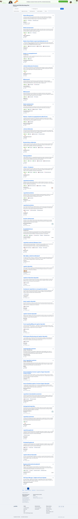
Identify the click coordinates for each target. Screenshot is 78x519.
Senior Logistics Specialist (29, 301)
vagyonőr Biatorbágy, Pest (25, 498)
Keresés (62, 8)
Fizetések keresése (49, 509)
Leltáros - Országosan (28, 167)
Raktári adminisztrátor (28, 104)
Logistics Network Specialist (30, 454)
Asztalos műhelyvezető (28, 218)
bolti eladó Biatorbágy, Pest (25, 497)
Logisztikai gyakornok (28, 430)
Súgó (24, 511)
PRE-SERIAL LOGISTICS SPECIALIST (31, 256)
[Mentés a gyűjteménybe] (53, 15)
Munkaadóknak (37, 509)
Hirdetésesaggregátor (38, 507)
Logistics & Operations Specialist (31, 277)
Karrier (24, 510)
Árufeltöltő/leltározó (28, 229)
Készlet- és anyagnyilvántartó (30, 53)
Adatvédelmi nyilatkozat (24, 516)
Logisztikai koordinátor (28, 180)
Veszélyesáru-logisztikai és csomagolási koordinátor (35, 289)
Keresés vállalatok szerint (49, 511)
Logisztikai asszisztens (28, 416)
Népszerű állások (35, 496)
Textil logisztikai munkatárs (29, 348)
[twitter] (61, 506)
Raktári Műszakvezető (28, 15)
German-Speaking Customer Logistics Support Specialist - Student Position (36, 372)
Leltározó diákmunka (28, 129)
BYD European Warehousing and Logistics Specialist (35, 336)
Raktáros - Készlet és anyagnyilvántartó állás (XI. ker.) (35, 116)
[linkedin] (63, 506)
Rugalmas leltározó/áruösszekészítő (31, 464)
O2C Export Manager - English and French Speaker (34, 477)
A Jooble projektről (26, 507)
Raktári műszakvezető (28, 27)
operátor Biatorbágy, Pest (25, 502)
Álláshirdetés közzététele (63, 1)
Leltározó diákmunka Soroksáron (30, 66)
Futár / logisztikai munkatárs (29, 360)
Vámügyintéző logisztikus (29, 406)
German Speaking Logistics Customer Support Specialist (36, 383)
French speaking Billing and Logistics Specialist (34, 324)
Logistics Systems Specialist (30, 313)
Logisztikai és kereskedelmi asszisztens (32, 394)
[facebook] (59, 506)
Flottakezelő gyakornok (28, 442)
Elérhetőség (25, 509)
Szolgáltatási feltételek (17, 516)
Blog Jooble (48, 510)
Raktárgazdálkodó (27, 155)
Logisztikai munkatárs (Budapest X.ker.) (32, 242)
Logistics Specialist (27, 266)
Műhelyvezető (26, 79)
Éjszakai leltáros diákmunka (29, 142)
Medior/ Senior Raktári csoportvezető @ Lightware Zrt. (35, 41)
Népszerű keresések (25, 492)
